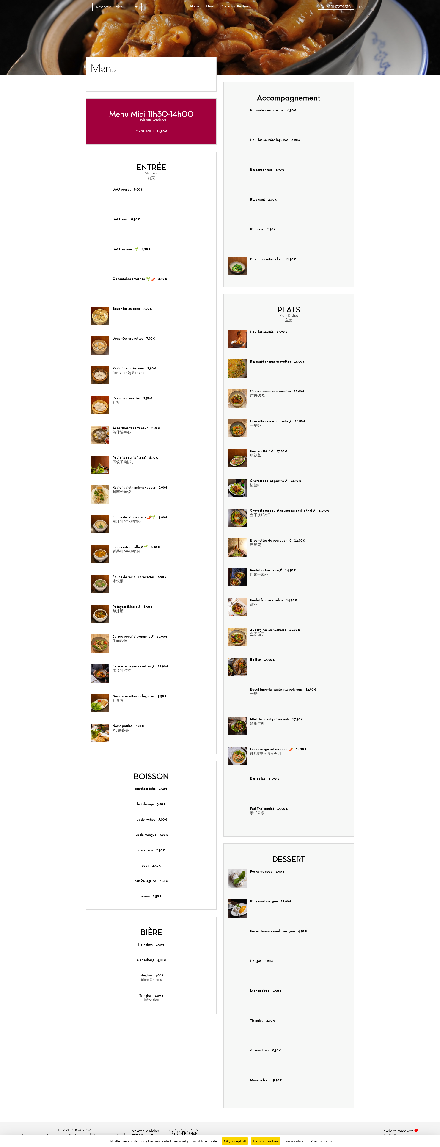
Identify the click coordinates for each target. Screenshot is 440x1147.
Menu (226, 6)
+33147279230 (338, 6)
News (210, 6)
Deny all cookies (265, 1141)
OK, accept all (235, 1141)
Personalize (294, 1141)
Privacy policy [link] (321, 1141)
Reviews (243, 6)
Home (194, 6)
